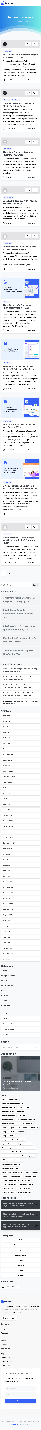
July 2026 (6, 721)
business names (26, 1124)
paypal (31, 1156)
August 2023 (7, 915)
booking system (8, 1112)
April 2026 (6, 738)
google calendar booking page (13, 1140)
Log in (5, 1018)
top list (4, 1176)
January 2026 (8, 754)
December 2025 (8, 760)
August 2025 (7, 782)
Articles (4, 970)
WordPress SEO (25, 1188)
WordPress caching (9, 1184)
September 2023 (9, 909)
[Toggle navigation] (38, 3)
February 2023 (8, 948)
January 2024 (8, 887)
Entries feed (7, 1024)
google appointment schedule (13, 1132)
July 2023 (6, 920)
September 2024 (9, 843)
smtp (11, 1160)
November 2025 (8, 765)
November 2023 (8, 898)
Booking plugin (24, 1108)
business (22, 1116)
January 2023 (8, 954)
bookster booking (8, 1116)
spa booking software (10, 1168)
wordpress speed (8, 1192)
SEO (3, 1160)
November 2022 (8, 959)
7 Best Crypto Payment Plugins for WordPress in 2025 (19, 426)
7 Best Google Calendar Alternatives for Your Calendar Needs (18, 614)
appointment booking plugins (12, 1104)
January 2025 (8, 821)
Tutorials (4, 995)
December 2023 (8, 893)
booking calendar (8, 1108)
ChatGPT (34, 1128)
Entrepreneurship (8, 975)
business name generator (26, 1120)
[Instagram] (13, 1287)
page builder (21, 1156)
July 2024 (6, 854)
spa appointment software (12, 1164)
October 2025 (8, 771)
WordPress (5, 1005)
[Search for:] (16, 584)
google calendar (8, 1136)
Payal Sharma (8, 693)
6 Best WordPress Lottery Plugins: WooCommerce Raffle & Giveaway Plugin (19, 540)
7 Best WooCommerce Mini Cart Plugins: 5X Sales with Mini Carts (18, 368)
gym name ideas (25, 1144)
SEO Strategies (7, 985)
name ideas (33, 1152)
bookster (20, 1112)
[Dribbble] (18, 1287)
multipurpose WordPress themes (14, 1152)
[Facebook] (3, 1287)
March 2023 (7, 943)
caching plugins (8, 1128)
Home (13, 21)
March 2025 (7, 810)
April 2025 (6, 804)
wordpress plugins (26, 1184)
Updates (4, 1000)
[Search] (37, 1047)
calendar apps (22, 1128)
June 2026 (6, 727)
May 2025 (6, 799)
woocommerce (30, 1176)
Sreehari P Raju (8, 677)
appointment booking (10, 1100)
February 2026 (8, 749)
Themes (4, 990)
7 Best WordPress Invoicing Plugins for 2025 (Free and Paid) (19, 248)
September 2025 (9, 777)
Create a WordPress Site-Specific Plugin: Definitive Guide (18, 104)
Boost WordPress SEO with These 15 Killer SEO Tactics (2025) (20, 202)
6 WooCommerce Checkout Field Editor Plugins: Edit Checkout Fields (20, 487)
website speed (16, 1176)
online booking (7, 1156)
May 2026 (6, 732)
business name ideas (9, 1124)
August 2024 (7, 849)
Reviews (4, 980)
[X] (8, 1287)
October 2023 (8, 904)
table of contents (31, 1172)
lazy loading (29, 1148)
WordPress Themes (25, 1192)
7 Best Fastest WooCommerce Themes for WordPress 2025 (17, 306)
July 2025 (6, 788)
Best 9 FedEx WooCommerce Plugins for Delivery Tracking (20, 56)
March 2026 (7, 743)
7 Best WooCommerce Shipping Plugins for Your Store (18, 153)
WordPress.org (8, 1035)
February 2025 (8, 815)
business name (7, 1120)
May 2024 (6, 865)
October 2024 (8, 837)
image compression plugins (12, 1148)
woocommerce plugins (10, 1180)
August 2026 (7, 716)
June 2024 (6, 860)
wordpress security (9, 1188)
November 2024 (8, 832)
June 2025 (6, 793)
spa (17, 1160)
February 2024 (8, 882)
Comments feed (9, 1029)
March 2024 (7, 876)
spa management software (12, 1172)
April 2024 (6, 871)
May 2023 (6, 931)
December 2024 (8, 826)
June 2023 (6, 926)
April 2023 (6, 937)
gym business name (9, 1144)
